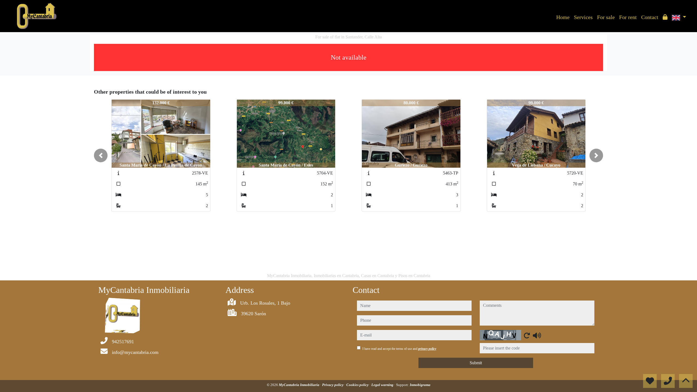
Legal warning (382, 385)
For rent (628, 17)
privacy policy (427, 349)
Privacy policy (333, 385)
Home (563, 17)
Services (583, 17)
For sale (606, 17)
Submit (476, 362)
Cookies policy (357, 385)
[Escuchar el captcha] (537, 335)
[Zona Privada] (665, 17)
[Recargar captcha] (526, 335)
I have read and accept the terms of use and (399, 349)
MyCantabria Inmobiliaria (299, 385)
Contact (649, 17)
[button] (101, 155)
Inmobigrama (420, 385)
